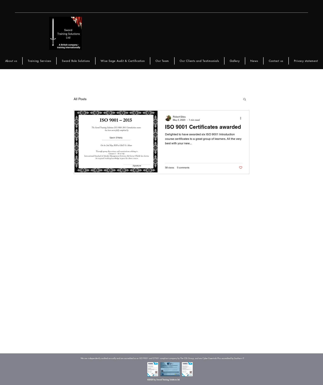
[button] (244, 99)
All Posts (80, 99)
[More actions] (242, 118)
